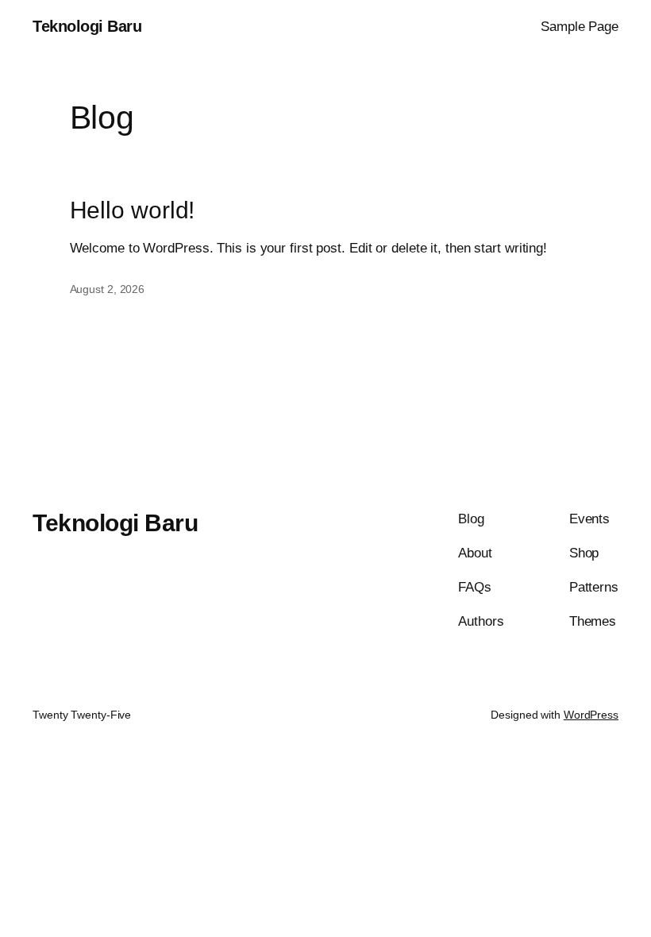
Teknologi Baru (87, 26)
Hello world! (132, 210)
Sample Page (579, 26)
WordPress (591, 714)
